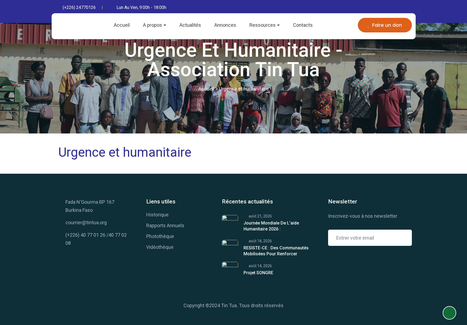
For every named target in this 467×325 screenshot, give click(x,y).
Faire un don (387, 25)
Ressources (262, 25)
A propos (152, 25)
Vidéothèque (160, 247)
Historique (157, 214)
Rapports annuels (165, 225)
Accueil (122, 25)
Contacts (303, 25)
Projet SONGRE (258, 272)
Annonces (225, 25)
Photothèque (160, 236)
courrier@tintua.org (86, 222)
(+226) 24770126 (79, 7)
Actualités (190, 25)
